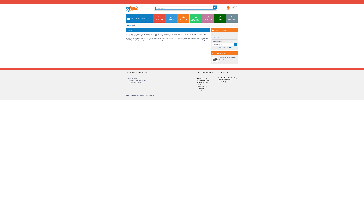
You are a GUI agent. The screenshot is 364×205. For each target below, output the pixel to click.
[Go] (235, 44)
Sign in (220, 48)
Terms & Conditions (202, 82)
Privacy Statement (202, 86)
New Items (159, 19)
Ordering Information (195, 20)
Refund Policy (200, 88)
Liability (199, 84)
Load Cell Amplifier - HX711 (228, 57)
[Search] (215, 7)
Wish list (216, 37)
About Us (183, 19)
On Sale (171, 19)
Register (229, 48)
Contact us (208, 19)
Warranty (199, 90)
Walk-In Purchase (202, 78)
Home (129, 25)
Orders (216, 35)
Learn (220, 19)
